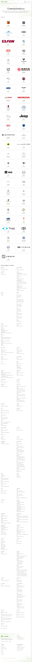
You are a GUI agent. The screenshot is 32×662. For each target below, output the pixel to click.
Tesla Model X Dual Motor (20, 566)
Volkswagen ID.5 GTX (19, 599)
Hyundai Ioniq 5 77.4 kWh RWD (21, 391)
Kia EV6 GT (2, 419)
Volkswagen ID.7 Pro (19, 603)
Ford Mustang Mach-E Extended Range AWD (7, 375)
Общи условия (19, 646)
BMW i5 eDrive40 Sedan (20, 299)
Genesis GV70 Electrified (20, 375)
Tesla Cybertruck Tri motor (20, 553)
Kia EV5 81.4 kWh (3, 415)
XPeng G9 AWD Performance (20, 614)
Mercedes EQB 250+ (19, 449)
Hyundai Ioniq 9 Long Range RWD (21, 398)
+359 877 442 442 (20, 637)
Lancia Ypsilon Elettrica (20, 410)
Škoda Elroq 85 (3, 541)
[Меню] (30, 2)
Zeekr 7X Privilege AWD (4, 626)
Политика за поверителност (21, 647)
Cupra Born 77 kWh (19, 351)
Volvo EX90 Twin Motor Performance (6, 621)
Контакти (2, 651)
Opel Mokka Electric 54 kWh (20, 511)
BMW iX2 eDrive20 (19, 316)
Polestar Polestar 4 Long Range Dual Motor (22, 521)
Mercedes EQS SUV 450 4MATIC (21, 469)
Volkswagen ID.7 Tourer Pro (20, 606)
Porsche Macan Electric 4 (4, 529)
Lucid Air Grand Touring (20, 439)
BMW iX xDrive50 (19, 311)
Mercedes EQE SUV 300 (20, 456)
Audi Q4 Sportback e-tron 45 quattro (21, 282)
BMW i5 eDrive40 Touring (20, 300)
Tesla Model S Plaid (19, 564)
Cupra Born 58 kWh (19, 350)
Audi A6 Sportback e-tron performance (22, 274)
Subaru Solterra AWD (4, 553)
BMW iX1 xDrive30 (19, 314)
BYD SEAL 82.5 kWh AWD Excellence (6, 337)
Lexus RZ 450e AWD (19, 430)
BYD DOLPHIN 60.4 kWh (4, 330)
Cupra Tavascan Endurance (20, 353)
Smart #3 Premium (19, 543)
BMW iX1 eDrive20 (19, 313)
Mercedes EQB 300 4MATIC (20, 450)
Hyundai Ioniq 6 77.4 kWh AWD (21, 394)
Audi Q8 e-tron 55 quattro (20, 290)
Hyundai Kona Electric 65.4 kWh (21, 401)
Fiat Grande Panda (19, 368)
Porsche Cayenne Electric (4, 527)
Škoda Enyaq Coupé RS (4, 549)
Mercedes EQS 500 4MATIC (20, 464)
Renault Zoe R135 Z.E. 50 (20, 536)
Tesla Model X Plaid (19, 567)
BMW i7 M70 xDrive (19, 305)
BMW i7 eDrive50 (19, 304)
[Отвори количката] (28, 2)
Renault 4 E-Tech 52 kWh (20, 527)
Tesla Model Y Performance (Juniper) (21, 573)
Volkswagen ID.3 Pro (19, 589)
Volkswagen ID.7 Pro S (20, 604)
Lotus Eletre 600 (3, 439)
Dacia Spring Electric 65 (4, 359)
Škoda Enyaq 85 (3, 545)
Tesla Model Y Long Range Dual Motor (22, 571)
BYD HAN (2, 335)
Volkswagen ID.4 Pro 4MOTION (21, 596)
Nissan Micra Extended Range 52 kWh (22, 497)
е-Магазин (2, 654)
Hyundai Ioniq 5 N (19, 392)
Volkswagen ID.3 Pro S (20, 590)
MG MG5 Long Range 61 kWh (5, 481)
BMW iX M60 (18, 308)
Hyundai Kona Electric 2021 (20, 400)
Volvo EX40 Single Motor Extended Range (6, 618)
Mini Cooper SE (19, 477)
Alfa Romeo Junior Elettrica (20, 269)
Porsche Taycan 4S (3, 533)
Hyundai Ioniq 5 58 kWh (20, 388)
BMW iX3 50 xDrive (19, 321)
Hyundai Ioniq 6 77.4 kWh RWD (21, 395)
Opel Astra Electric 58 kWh (20, 502)
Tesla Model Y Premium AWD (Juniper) (22, 574)
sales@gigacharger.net (21, 638)
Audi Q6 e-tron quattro (20, 285)
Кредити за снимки (19, 650)
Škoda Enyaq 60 (3, 544)
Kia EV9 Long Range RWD (4, 423)
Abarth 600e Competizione (4, 269)
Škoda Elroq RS (3, 542)
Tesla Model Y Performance (20, 572)
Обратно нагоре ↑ (29, 658)
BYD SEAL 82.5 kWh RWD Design (5, 338)
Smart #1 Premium (19, 541)
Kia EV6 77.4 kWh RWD (4, 418)
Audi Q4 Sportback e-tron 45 (20, 281)
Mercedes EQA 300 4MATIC (20, 447)
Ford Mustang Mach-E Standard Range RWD (7, 377)
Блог (1, 652)
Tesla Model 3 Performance (20, 557)
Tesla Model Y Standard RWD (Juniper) (22, 575)
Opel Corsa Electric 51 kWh (20, 504)
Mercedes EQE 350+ (19, 454)
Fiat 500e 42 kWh (19, 363)
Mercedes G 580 (19, 471)
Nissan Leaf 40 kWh (19, 494)
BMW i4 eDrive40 (19, 296)
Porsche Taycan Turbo (4, 534)
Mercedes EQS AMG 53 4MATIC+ (21, 466)
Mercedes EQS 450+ (19, 463)
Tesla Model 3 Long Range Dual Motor (22, 556)
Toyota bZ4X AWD (19, 580)
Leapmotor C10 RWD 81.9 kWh (5, 432)
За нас (2, 650)
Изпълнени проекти (3, 648)
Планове (2, 646)
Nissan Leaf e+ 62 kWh (20, 495)
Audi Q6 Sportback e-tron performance (22, 288)
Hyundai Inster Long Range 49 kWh (21, 386)
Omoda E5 (2, 502)
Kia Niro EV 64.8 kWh (4, 425)
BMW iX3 (18, 320)
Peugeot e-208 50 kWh (4, 518)
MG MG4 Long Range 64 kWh (5, 478)
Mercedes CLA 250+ (19, 443)
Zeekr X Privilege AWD (4, 628)
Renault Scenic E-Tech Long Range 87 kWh (22, 534)
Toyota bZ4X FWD (19, 581)
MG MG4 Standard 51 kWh (4, 479)
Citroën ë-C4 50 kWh (4, 354)
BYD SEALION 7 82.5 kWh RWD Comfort (6, 343)
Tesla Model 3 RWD (19, 558)
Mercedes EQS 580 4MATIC (20, 465)
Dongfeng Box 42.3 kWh (20, 359)
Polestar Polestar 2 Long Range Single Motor (23, 517)
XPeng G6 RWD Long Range (20, 612)
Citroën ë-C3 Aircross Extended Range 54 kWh (7, 352)
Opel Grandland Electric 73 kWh (21, 509)
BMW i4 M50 (18, 297)
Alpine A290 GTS (3, 274)
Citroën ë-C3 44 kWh (4, 350)
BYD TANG (2, 345)
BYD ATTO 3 (2, 328)
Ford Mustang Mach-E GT (4, 376)
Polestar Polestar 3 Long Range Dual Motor (22, 519)
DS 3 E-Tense (3, 363)
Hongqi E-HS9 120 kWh (4, 386)
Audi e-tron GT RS (19, 276)
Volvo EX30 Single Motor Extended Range (6, 614)
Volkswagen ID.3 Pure (19, 591)
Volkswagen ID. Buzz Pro (20, 587)
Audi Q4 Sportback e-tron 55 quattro (21, 283)
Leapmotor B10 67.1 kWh (4, 430)
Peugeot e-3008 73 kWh (4, 520)
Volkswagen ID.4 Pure (19, 597)
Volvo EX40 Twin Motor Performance (6, 619)
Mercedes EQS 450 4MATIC (20, 462)
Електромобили (3, 647)
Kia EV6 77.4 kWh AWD (4, 417)
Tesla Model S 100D (19, 560)
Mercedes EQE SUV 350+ (20, 458)
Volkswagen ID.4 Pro (19, 595)
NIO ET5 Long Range (4, 493)
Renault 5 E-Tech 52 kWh (20, 529)
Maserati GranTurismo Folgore (5, 443)
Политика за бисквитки (20, 648)
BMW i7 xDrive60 (19, 306)
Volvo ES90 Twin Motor (4, 612)
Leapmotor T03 (3, 434)
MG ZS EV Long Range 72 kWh (5, 486)
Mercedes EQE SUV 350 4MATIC (21, 457)
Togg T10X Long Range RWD (5, 580)
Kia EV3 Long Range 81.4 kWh (5, 410)
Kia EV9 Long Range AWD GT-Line (5, 422)
